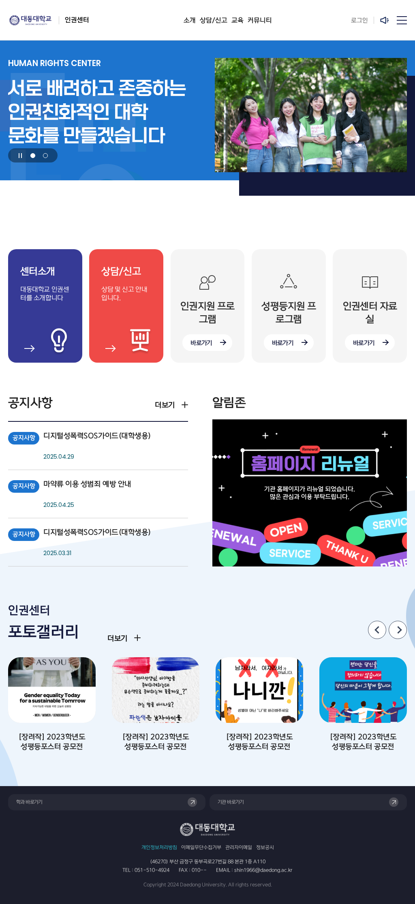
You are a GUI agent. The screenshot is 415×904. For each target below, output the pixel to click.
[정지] (20, 155)
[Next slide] (398, 630)
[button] (32, 155)
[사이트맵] (402, 20)
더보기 (165, 405)
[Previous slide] (377, 630)
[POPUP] (385, 20)
